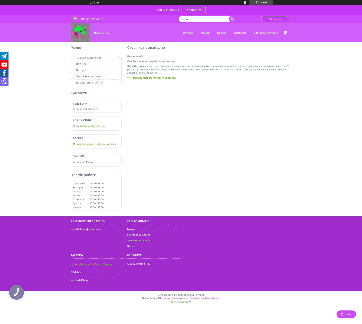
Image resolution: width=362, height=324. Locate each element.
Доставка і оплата (88, 76)
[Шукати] (232, 19)
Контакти (240, 32)
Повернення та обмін (139, 240)
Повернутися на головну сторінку (153, 77)
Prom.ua (199, 295)
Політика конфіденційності (205, 298)
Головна (188, 32)
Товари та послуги (88, 57)
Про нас (222, 32)
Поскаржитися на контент (173, 298)
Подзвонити (193, 10)
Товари (205, 32)
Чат (349, 314)
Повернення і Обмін (89, 82)
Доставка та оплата (265, 32)
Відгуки (81, 70)
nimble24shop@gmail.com (90, 126)
